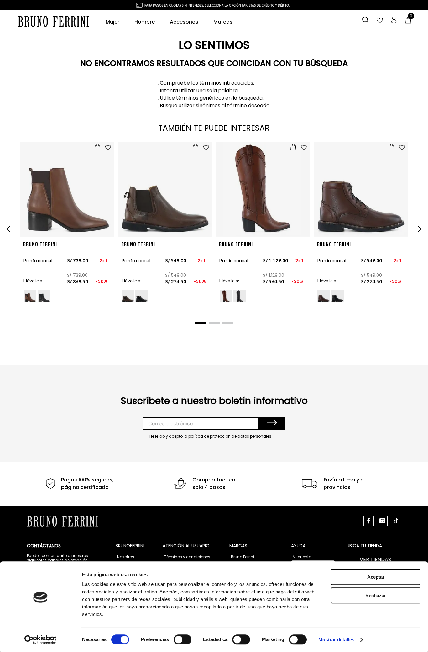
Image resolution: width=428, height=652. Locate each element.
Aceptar (375, 577)
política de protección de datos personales (229, 436)
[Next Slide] (419, 229)
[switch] (182, 639)
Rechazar (375, 595)
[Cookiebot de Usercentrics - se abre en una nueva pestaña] (40, 639)
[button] (365, 19)
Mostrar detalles (336, 639)
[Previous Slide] (8, 229)
